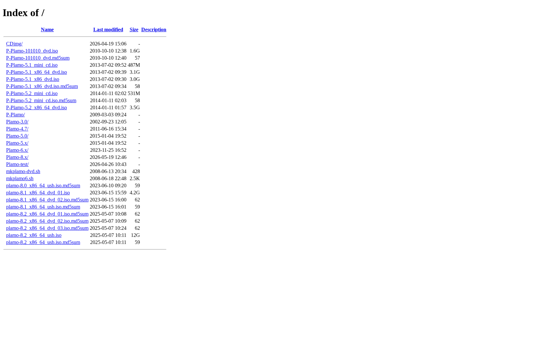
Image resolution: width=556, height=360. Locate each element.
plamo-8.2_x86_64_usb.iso (33, 235)
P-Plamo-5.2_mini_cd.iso (32, 93)
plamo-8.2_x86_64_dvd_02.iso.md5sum (47, 221)
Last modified (108, 29)
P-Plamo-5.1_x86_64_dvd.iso (36, 72)
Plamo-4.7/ (17, 128)
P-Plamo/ (15, 114)
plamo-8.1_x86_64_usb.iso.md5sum (43, 206)
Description (153, 29)
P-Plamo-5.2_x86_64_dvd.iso (36, 107)
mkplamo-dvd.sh (23, 171)
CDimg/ (14, 43)
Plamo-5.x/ (17, 143)
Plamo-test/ (17, 164)
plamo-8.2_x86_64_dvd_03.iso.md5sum (47, 228)
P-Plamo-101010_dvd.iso (32, 51)
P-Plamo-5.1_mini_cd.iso (32, 65)
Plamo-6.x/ (17, 150)
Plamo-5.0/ (17, 136)
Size (134, 29)
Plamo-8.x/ (17, 157)
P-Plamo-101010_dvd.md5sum (38, 58)
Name (47, 29)
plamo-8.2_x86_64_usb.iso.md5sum (43, 242)
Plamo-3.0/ (17, 121)
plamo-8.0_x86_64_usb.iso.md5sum (43, 185)
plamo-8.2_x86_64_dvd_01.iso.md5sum (47, 214)
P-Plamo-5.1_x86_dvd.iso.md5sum (42, 86)
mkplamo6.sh (19, 178)
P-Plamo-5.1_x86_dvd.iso (32, 79)
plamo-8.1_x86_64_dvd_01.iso (38, 192)
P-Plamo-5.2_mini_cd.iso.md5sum (41, 100)
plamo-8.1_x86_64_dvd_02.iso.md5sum (47, 199)
